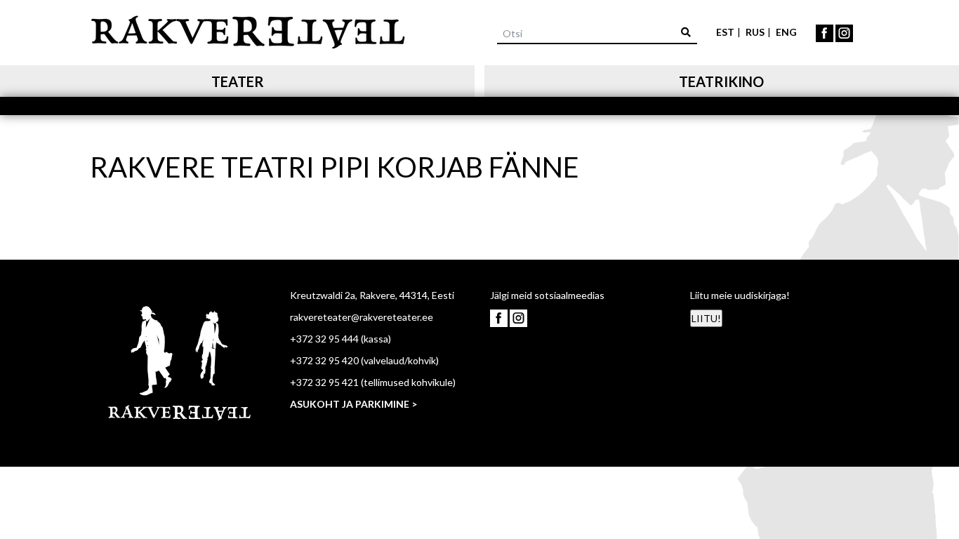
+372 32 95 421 (324, 382)
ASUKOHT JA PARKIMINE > (353, 404)
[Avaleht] (248, 29)
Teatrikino (721, 81)
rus (755, 32)
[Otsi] (686, 32)
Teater (237, 81)
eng (786, 32)
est (725, 32)
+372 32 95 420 (324, 360)
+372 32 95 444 (324, 339)
